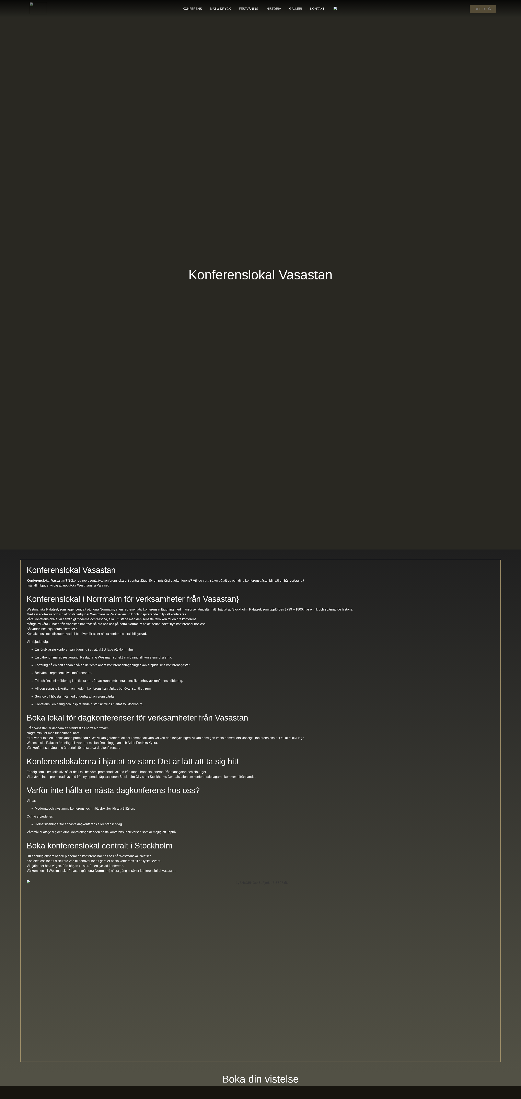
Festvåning (248, 8)
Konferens (192, 8)
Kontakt (317, 8)
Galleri (295, 8)
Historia (274, 8)
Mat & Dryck (220, 8)
